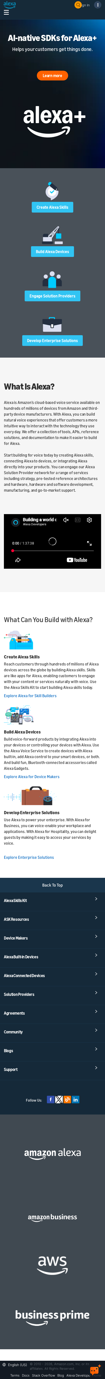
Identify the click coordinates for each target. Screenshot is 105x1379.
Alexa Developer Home (83, 1375)
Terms (15, 1375)
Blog (60, 1375)
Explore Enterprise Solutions (29, 857)
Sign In (84, 5)
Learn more (52, 75)
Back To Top (52, 885)
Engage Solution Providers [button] (52, 295)
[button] (16, 1364)
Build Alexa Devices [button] (52, 251)
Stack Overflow (43, 1375)
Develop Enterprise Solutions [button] (52, 340)
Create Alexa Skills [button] (52, 207)
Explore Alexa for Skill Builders (30, 695)
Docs (26, 1375)
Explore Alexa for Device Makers (32, 776)
